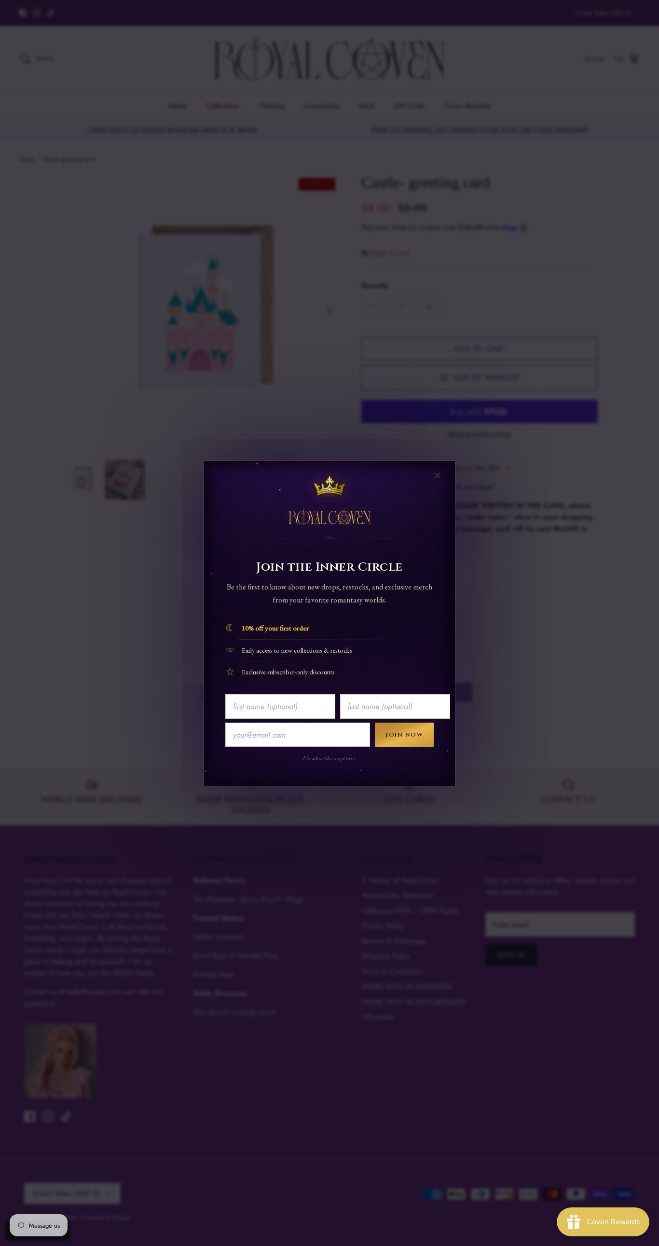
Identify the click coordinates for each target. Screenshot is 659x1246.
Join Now (404, 735)
